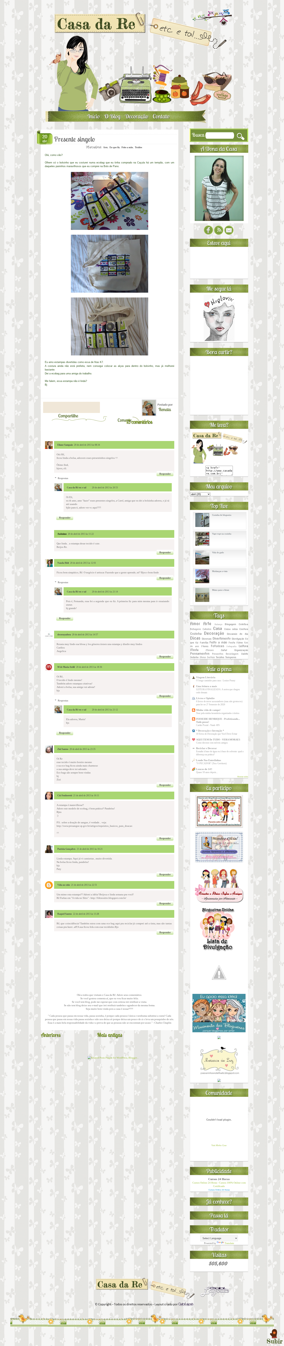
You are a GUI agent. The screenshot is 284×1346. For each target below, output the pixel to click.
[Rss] (219, 234)
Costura (243, 629)
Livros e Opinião (205, 698)
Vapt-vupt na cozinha (221, 534)
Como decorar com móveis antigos (212, 742)
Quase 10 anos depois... (207, 772)
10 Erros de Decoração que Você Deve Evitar (216, 733)
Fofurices (217, 646)
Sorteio (211, 657)
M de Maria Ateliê (66, 667)
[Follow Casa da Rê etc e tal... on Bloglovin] (219, 340)
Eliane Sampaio (65, 445)
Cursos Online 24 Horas (219, 1190)
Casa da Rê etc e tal (76, 487)
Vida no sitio (63, 885)
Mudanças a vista (219, 571)
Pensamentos (199, 653)
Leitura (243, 646)
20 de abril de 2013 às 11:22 (81, 534)
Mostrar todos (242, 777)
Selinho (194, 657)
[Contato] (229, 234)
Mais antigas (109, 1035)
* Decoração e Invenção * (210, 730)
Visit (219, 1145)
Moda (194, 650)
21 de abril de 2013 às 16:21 (90, 849)
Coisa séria (231, 629)
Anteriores (50, 1035)
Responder (165, 473)
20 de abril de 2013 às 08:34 (87, 445)
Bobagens (195, 629)
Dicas (195, 638)
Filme (239, 642)
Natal (224, 650)
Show (203, 657)
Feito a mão (127, 147)
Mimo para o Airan (220, 590)
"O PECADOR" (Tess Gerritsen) (211, 763)
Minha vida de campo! (208, 710)
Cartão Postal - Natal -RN (208, 725)
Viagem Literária (205, 677)
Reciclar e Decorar (206, 748)
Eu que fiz (115, 147)
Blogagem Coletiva (236, 624)
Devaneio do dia (237, 633)
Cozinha (196, 634)
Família (204, 642)
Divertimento (222, 638)
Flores (204, 646)
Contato (161, 116)
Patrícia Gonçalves (66, 849)
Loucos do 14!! (204, 769)
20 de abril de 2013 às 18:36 (89, 667)
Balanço (218, 624)
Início (94, 116)
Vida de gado (218, 552)
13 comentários (139, 421)
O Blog (112, 116)
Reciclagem (232, 654)
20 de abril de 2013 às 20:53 (105, 487)
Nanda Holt (63, 563)
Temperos (230, 657)
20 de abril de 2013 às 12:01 (83, 563)
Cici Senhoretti (64, 795)
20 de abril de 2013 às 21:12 (105, 709)
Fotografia (231, 646)
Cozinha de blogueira (221, 515)
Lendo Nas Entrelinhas (208, 760)
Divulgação (238, 638)
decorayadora (64, 634)
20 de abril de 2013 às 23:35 (82, 749)
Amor (195, 623)
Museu (210, 650)
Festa (232, 642)
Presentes (217, 654)
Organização (241, 650)
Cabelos (207, 629)
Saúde (244, 653)
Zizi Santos (62, 749)
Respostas (63, 478)
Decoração (136, 116)
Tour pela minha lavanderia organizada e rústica (217, 713)
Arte (105, 147)
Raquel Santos (64, 914)
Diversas (207, 638)
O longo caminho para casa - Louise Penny (215, 680)
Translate (229, 1243)
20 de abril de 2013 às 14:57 (85, 634)
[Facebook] (208, 234)
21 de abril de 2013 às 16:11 (86, 795)
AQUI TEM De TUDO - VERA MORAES (218, 739)
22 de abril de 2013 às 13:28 (86, 914)
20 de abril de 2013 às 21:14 (105, 591)
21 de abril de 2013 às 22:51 (84, 885)
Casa (217, 628)
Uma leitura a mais (206, 686)
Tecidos (138, 147)
